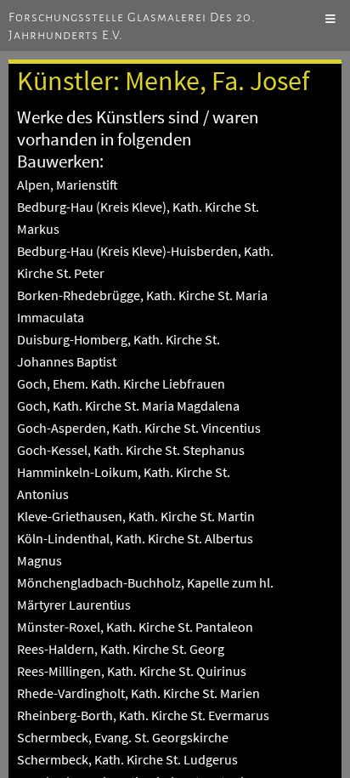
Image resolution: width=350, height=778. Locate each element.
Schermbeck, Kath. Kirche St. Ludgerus (127, 759)
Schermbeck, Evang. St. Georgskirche (123, 737)
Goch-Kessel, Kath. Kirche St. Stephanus (131, 449)
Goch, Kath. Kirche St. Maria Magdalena (128, 405)
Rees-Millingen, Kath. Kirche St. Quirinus (131, 670)
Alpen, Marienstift (67, 184)
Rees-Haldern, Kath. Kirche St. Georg (120, 648)
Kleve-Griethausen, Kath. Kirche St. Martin (136, 516)
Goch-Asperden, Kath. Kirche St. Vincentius (139, 427)
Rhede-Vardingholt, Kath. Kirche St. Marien (138, 692)
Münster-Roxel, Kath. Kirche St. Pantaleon (135, 626)
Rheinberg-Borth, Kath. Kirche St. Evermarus (143, 715)
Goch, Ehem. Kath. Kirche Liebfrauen (121, 383)
